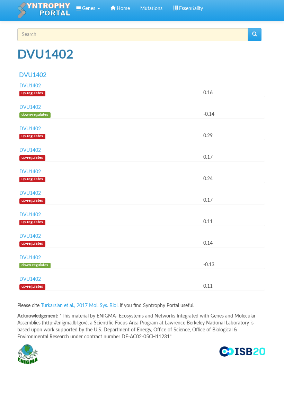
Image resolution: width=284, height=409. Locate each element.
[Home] (44, 10)
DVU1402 (32, 75)
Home (122, 8)
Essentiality (190, 8)
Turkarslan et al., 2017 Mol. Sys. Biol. (80, 305)
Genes (89, 8)
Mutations (151, 8)
